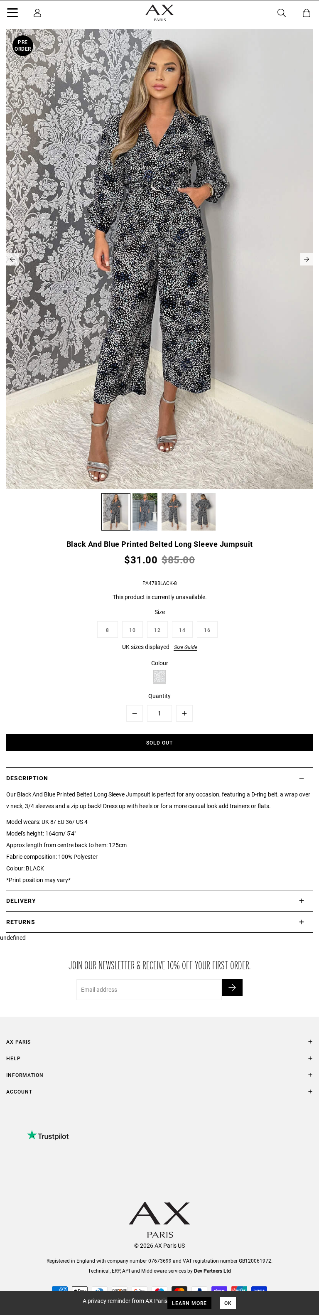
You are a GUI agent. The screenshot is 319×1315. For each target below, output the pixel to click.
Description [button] (27, 778)
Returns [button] (20, 922)
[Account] (37, 12)
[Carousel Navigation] (159, 259)
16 (207, 630)
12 (157, 630)
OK (228, 1303)
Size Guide (185, 647)
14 (182, 630)
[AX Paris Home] (159, 13)
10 (132, 630)
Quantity (159, 696)
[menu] (12, 14)
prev (12, 259)
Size (160, 612)
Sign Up (232, 987)
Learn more (189, 1303)
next (306, 259)
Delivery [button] (21, 901)
